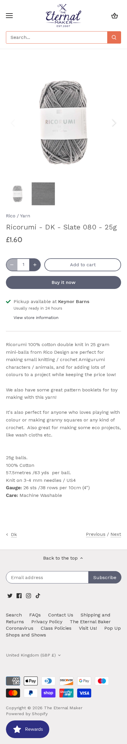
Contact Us (60, 615)
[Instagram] (28, 595)
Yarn (25, 216)
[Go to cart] (114, 15)
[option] (63, 122)
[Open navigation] (9, 15)
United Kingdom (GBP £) (31, 655)
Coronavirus (19, 628)
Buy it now (63, 282)
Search (14, 615)
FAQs (35, 615)
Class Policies (56, 628)
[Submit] (114, 37)
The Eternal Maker (63, 707)
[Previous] (13, 122)
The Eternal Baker (90, 621)
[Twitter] (9, 595)
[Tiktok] (37, 595)
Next (115, 534)
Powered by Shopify (27, 713)
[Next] (113, 122)
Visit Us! (88, 628)
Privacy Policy (46, 621)
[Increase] (34, 265)
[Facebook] (19, 595)
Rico (10, 216)
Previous (95, 534)
